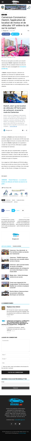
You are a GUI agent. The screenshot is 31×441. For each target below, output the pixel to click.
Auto (5, 14)
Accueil (3, 12)
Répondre (8, 316)
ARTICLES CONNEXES (6, 246)
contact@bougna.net (20, 419)
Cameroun (8, 200)
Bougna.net (5, 30)
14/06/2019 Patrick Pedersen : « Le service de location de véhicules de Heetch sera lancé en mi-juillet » (14, 181)
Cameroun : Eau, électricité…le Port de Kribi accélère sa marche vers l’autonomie (19, 252)
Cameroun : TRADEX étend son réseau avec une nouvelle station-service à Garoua (19, 259)
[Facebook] (11, 423)
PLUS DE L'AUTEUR (17, 246)
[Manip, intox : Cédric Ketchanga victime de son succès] (5, 277)
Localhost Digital (22, 433)
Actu (7, 12)
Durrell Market (19, 434)
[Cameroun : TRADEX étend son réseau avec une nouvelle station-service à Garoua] (5, 259)
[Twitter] (19, 423)
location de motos (20, 200)
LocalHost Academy (10, 434)
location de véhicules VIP (7, 201)
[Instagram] (15, 423)
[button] (29, 2)
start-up (15, 201)
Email (3, 382)
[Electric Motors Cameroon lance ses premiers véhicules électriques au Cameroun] (5, 293)
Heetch (13, 200)
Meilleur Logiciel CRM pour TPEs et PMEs (16, 437)
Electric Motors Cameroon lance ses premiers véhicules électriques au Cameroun (19, 293)
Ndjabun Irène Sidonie (13, 306)
